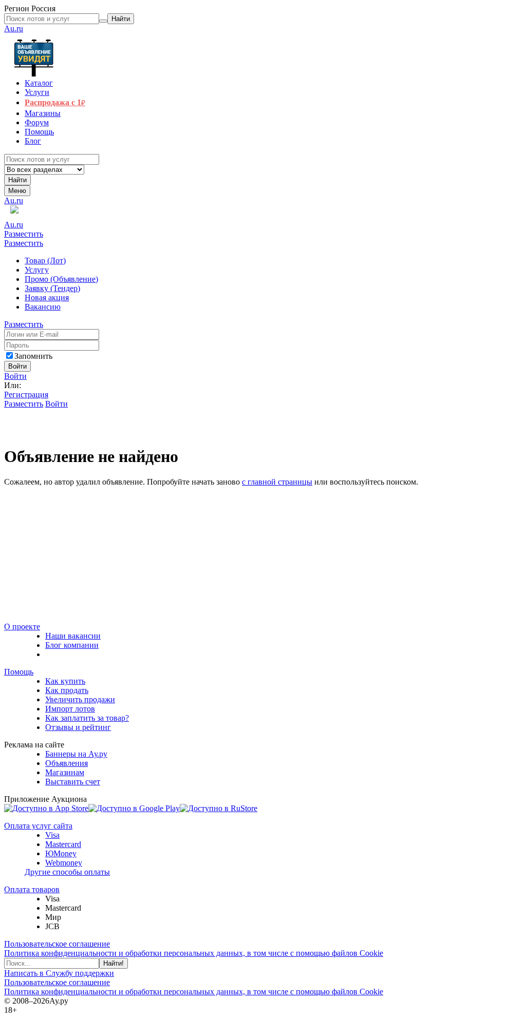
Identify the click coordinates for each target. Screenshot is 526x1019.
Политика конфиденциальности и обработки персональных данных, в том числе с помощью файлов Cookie (193, 953)
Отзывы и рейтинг (78, 727)
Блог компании (72, 645)
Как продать (66, 690)
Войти (15, 376)
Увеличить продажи (80, 699)
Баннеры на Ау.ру (76, 753)
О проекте (22, 626)
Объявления (66, 763)
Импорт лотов (70, 708)
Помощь (18, 671)
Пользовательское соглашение (57, 943)
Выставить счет (72, 781)
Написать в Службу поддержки (59, 973)
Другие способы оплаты (67, 872)
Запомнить (33, 356)
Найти (17, 180)
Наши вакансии (73, 635)
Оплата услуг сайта (38, 825)
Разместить (23, 233)
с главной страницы (277, 481)
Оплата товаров (32, 889)
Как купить (65, 681)
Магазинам (64, 772)
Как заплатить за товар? (87, 718)
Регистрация (26, 394)
